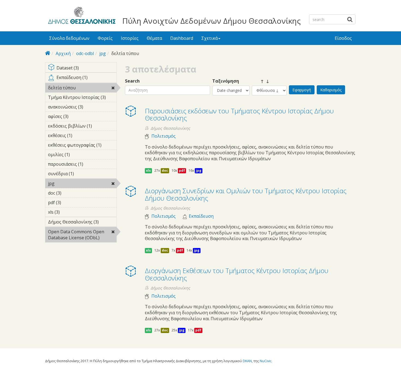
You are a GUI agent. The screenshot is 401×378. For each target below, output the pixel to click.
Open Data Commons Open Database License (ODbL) (82, 235)
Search (132, 81)
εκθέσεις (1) (80, 135)
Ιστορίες (130, 38)
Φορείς (105, 38)
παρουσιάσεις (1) (80, 165)
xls (148, 170)
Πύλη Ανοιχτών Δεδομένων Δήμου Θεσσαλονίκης (211, 20)
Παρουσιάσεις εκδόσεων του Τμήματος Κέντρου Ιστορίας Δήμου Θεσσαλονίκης (239, 114)
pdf (182, 170)
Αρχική (63, 53)
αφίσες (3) (77, 116)
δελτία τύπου (77, 88)
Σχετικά (209, 38)
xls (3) (68, 212)
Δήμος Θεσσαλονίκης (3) (82, 222)
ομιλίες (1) (78, 155)
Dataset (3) (84, 68)
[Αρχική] (81, 16)
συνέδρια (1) (77, 174)
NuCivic (265, 360)
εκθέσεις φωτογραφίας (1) (82, 146)
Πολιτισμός (163, 136)
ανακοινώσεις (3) (80, 107)
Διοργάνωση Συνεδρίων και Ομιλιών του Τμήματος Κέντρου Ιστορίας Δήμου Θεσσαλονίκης (245, 194)
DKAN (247, 360)
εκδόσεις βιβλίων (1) (79, 127)
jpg (102, 53)
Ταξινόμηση (225, 81)
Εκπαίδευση (201, 216)
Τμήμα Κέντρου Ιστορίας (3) (82, 98)
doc (165, 170)
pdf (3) (69, 202)
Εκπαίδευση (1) (86, 78)
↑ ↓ (260, 81)
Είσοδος (343, 38)
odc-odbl (85, 53)
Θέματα (154, 38)
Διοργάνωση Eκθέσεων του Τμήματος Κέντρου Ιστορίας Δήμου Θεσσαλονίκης (236, 274)
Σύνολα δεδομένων (69, 38)
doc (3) (70, 193)
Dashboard (181, 38)
